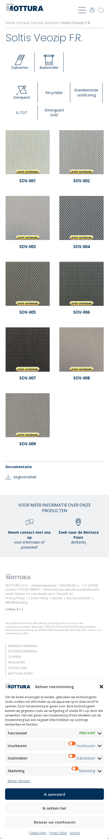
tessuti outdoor (46, 22)
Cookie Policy (38, 833)
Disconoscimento (78, 598)
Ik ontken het (54, 808)
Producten (17, 668)
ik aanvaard (54, 794)
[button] (101, 686)
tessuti (24, 22)
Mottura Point (20, 673)
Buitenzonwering (22, 651)
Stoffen (14, 657)
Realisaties (16, 662)
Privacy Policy (58, 833)
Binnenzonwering (23, 646)
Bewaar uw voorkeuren (55, 822)
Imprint (75, 833)
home (10, 22)
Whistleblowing (16, 602)
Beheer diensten (19, 781)
